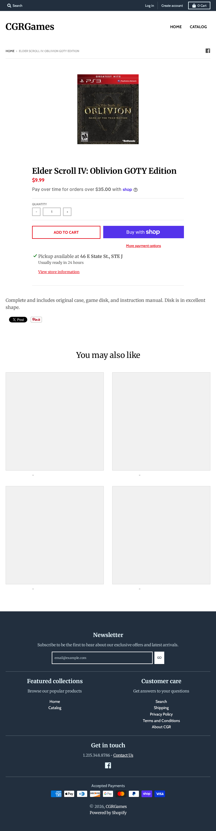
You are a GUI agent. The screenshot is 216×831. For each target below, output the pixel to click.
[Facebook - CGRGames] (207, 50)
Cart (201, 5)
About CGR (161, 726)
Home (10, 51)
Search (161, 701)
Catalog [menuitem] (198, 26)
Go (159, 658)
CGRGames (30, 26)
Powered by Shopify (108, 812)
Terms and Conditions (161, 720)
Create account (172, 5)
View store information (59, 271)
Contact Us (123, 755)
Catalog (54, 707)
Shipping (161, 707)
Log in (149, 5)
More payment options (143, 245)
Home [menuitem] (176, 26)
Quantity (39, 204)
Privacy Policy (161, 714)
